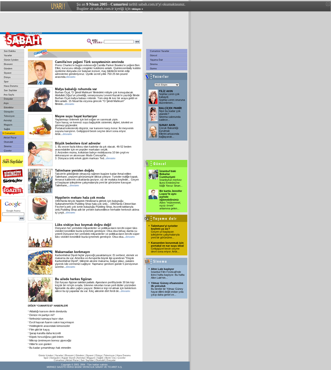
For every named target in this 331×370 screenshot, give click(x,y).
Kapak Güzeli (68, 358)
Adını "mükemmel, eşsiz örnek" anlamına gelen (170, 205)
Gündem (7, 68)
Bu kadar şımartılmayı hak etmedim (50, 347)
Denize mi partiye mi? (42, 315)
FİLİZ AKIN (166, 91)
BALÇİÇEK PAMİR (170, 108)
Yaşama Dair (156, 60)
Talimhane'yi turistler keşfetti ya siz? (164, 227)
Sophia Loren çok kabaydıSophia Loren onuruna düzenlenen (172, 98)
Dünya (6, 77)
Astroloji (7, 120)
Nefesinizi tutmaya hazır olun (46, 318)
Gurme (153, 68)
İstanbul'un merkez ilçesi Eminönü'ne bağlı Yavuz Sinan (170, 182)
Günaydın (8, 111)
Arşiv (6, 103)
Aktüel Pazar (9, 137)
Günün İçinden (10, 60)
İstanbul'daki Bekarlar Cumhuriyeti (167, 174)
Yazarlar (7, 55)
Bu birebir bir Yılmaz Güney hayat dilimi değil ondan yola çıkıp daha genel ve (167, 291)
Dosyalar (8, 99)
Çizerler (7, 151)
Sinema (7, 146)
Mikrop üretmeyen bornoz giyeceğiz (50, 340)
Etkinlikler (8, 107)
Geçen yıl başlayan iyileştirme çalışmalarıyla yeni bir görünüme (165, 234)
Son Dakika (9, 51)
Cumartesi (9, 133)
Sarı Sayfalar (10, 90)
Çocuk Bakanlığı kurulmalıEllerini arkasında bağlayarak (169, 132)
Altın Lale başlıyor (162, 269)
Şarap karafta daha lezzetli (45, 333)
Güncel (153, 55)
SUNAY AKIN (167, 125)
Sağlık (6, 129)
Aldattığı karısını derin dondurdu (48, 311)
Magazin (7, 125)
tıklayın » (137, 9)
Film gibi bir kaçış (39, 329)
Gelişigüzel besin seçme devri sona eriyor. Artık (165, 250)
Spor (5, 81)
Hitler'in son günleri (40, 344)
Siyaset (7, 73)
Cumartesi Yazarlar (159, 51)
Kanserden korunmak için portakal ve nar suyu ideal (167, 244)
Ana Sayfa (8, 95)
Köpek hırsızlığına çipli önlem (46, 336)
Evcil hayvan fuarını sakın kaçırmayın (51, 322)
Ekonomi (8, 64)
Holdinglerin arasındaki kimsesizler (49, 325)
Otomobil (8, 142)
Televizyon (9, 116)
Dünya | (99, 355)
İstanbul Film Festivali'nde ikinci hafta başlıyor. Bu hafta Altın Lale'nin (167, 274)
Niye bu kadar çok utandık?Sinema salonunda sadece (170, 115)
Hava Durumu (10, 86)
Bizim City (110, 358)
